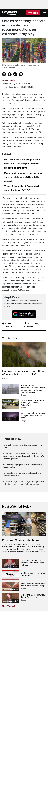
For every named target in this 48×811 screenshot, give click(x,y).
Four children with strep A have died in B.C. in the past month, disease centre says (22, 163)
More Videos (8, 606)
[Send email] (21, 74)
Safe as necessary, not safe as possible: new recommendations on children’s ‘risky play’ (23, 27)
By (8, 81)
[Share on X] (4, 74)
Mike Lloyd (10, 81)
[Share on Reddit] (15, 74)
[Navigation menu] (45, 13)
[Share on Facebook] (10, 74)
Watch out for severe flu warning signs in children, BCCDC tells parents (23, 177)
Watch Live (33, 13)
